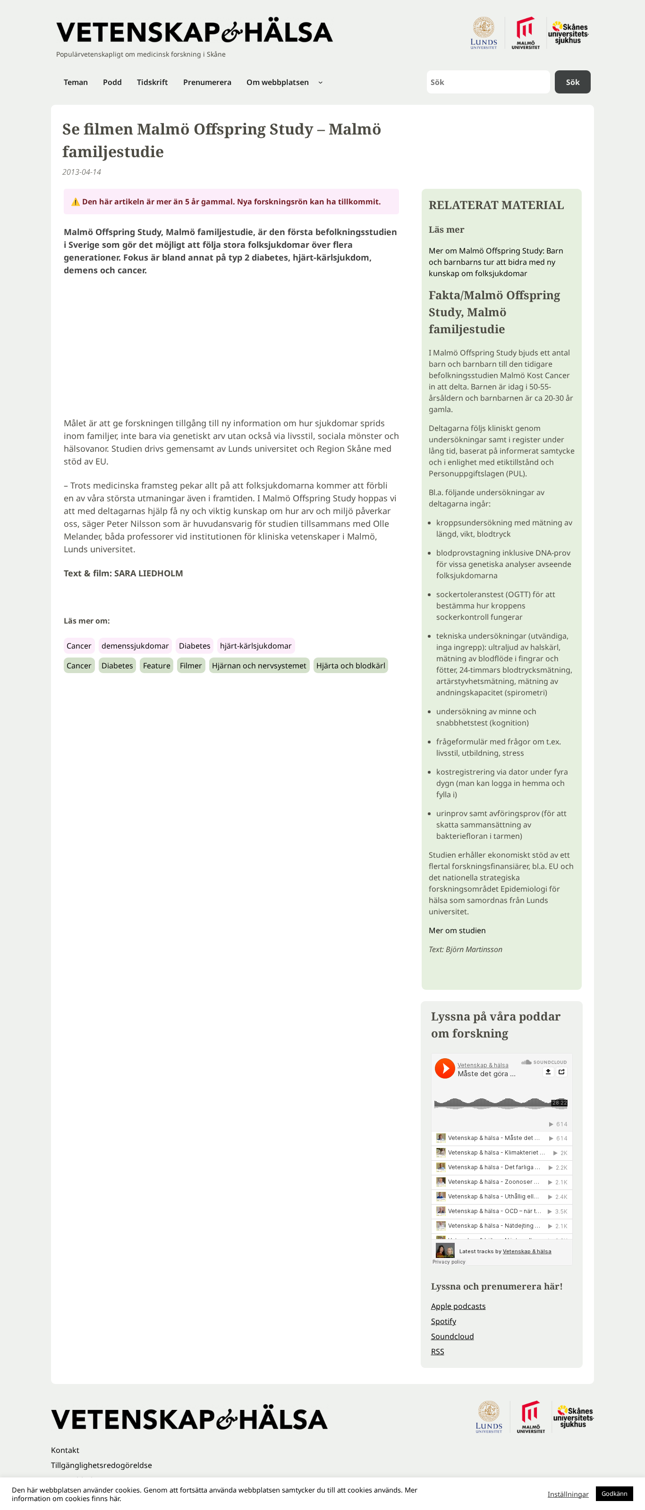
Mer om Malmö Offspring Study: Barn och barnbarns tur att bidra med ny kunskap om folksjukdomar (496, 261)
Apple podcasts (458, 1306)
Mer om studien (457, 930)
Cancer (79, 646)
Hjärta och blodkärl (350, 665)
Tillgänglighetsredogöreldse (101, 1465)
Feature (156, 665)
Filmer (191, 665)
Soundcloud (452, 1336)
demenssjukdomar (135, 646)
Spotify (443, 1321)
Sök (573, 82)
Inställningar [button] (568, 1494)
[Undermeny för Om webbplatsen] (320, 82)
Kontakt (65, 1450)
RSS (437, 1351)
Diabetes (195, 646)
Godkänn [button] (615, 1493)
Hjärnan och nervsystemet (259, 665)
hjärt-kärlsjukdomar (256, 646)
